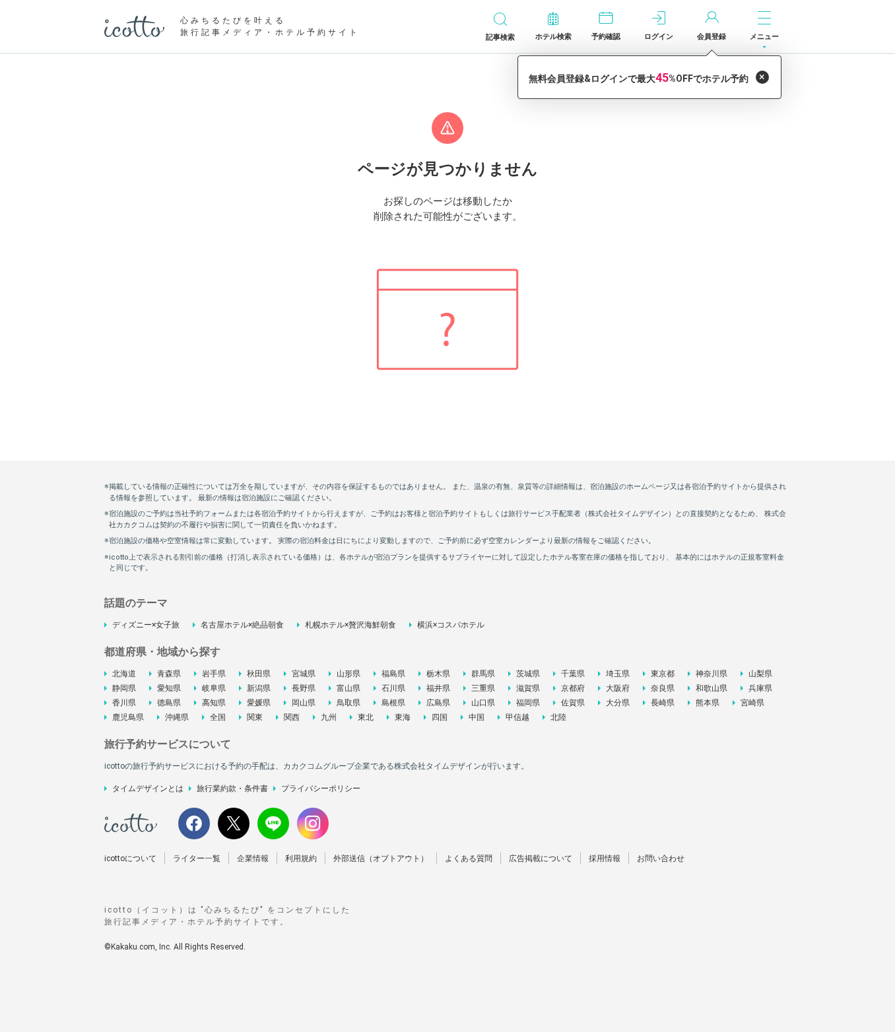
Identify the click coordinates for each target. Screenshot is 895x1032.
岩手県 (214, 673)
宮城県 (303, 673)
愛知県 (169, 688)
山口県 (483, 702)
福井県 (438, 688)
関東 (255, 717)
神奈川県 (711, 673)
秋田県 (259, 673)
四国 (440, 717)
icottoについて (130, 858)
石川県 (393, 688)
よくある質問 (468, 858)
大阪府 (618, 688)
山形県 (348, 673)
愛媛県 (259, 702)
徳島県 (169, 702)
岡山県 (303, 702)
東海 (403, 717)
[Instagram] (313, 823)
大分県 (618, 702)
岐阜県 (214, 688)
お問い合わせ (660, 858)
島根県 (393, 702)
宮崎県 (752, 702)
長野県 (303, 688)
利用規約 (301, 858)
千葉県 (573, 673)
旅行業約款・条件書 (232, 788)
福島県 (393, 673)
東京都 (663, 673)
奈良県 (663, 688)
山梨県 (760, 673)
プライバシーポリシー (320, 788)
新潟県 (259, 688)
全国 (218, 717)
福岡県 (528, 702)
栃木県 (438, 673)
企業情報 (253, 858)
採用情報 (604, 858)
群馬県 (483, 673)
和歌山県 (711, 688)
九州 (329, 717)
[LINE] (273, 823)
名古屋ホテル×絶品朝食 (242, 624)
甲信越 (517, 717)
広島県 (438, 702)
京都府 (573, 688)
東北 (366, 717)
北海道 (124, 673)
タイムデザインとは (147, 788)
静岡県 (124, 688)
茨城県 (528, 673)
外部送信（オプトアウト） (380, 858)
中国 (476, 717)
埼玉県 (618, 673)
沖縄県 (177, 717)
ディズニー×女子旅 (146, 624)
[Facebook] (194, 823)
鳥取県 (348, 702)
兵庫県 (760, 688)
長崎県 (663, 702)
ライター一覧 (196, 858)
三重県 (483, 688)
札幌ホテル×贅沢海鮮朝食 (350, 624)
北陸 (558, 717)
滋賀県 (528, 688)
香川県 (124, 702)
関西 (292, 717)
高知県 (214, 702)
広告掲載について (540, 858)
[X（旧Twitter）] (233, 823)
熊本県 (707, 702)
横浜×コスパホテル (450, 624)
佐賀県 (573, 702)
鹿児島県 (128, 717)
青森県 (169, 673)
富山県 (348, 688)
